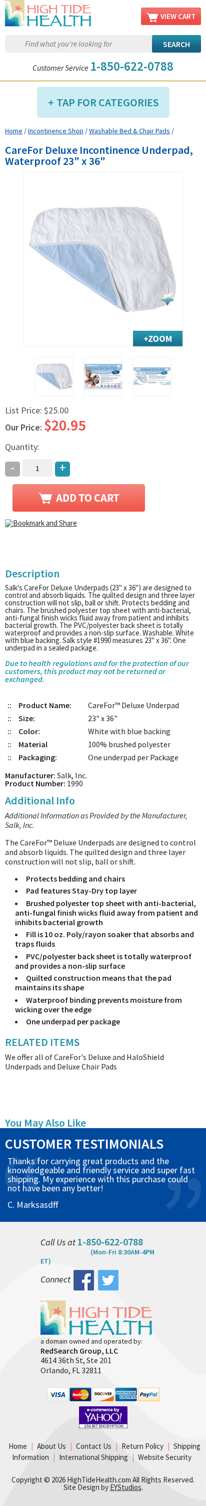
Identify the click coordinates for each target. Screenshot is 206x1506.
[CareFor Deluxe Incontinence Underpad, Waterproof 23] (103, 259)
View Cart (178, 16)
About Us (51, 1446)
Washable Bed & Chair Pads (129, 130)
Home (13, 130)
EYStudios (126, 1487)
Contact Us (94, 1446)
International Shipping (93, 1457)
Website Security (165, 1457)
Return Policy (143, 1446)
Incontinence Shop (56, 130)
